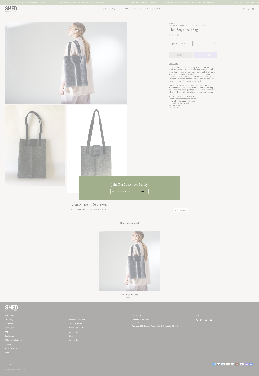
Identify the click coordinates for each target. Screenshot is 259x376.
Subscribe (142, 191)
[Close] (177, 179)
